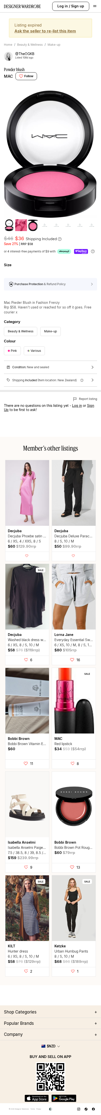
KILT (11, 946)
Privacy (38, 1109)
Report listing (87, 399)
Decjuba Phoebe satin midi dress (33, 536)
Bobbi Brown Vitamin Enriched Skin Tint (38, 744)
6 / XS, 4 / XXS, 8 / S (24, 541)
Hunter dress (18, 951)
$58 (24, 650)
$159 (23, 857)
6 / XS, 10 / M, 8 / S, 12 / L (75, 645)
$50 (67, 546)
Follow (28, 76)
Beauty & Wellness (30, 44)
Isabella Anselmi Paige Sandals (32, 847)
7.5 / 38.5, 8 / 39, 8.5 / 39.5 (29, 853)
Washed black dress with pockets (34, 640)
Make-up (54, 44)
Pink (14, 350)
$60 (22, 546)
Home (8, 44)
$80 (65, 650)
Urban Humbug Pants (71, 951)
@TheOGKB (24, 54)
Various (36, 350)
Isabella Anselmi (22, 842)
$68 (71, 961)
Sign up (77, 6)
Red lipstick (63, 744)
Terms (32, 1109)
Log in (62, 6)
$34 (70, 749)
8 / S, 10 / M (64, 541)
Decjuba (15, 531)
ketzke (60, 946)
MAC (8, 76)
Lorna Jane (63, 634)
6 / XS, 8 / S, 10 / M (23, 645)
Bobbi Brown (19, 738)
